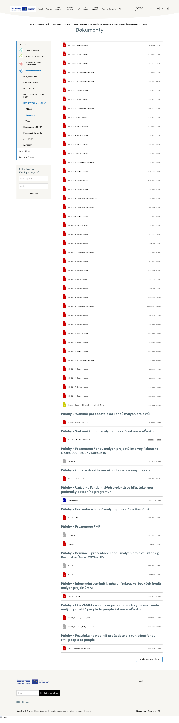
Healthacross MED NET (32, 127)
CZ (151, 9)
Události (28, 109)
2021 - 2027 (24, 44)
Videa (27, 121)
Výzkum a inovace (31, 50)
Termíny (105, 9)
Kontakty (112, 9)
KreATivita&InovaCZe (31, 83)
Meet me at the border (32, 133)
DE (151, 14)
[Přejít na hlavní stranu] (32, 683)
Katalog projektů (95, 9)
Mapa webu (141, 711)
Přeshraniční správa (32, 71)
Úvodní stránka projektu (149, 659)
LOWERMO (27, 145)
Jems (127, 9)
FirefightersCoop (30, 77)
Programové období (139, 8)
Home (32, 24)
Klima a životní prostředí (34, 56)
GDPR (160, 711)
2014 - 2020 (24, 151)
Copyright (152, 711)
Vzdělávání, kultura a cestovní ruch (32, 63)
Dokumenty (30, 115)
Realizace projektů (70, 9)
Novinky (141, 681)
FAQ (79, 9)
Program (49, 9)
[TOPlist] (3, 717)
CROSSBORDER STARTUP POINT (33, 96)
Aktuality (41, 9)
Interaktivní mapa (26, 157)
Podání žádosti (58, 9)
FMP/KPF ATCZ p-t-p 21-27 (34, 103)
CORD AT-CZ (28, 89)
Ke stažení (85, 9)
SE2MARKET (28, 139)
